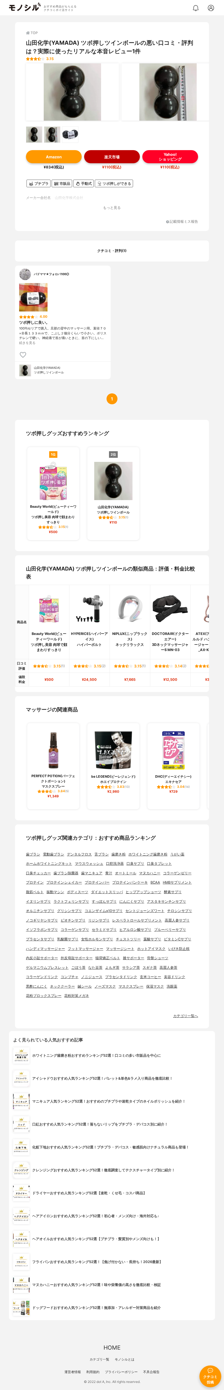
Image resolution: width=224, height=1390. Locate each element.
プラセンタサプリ (40, 939)
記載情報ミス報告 (184, 222)
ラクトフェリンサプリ (71, 901)
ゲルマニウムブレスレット (47, 968)
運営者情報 (72, 1372)
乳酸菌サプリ (67, 939)
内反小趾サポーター (42, 958)
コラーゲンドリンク (42, 977)
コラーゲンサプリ (75, 930)
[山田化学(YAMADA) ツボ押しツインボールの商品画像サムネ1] (34, 134)
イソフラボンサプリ (42, 930)
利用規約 (92, 1372)
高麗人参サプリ (177, 920)
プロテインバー (97, 882)
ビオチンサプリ (73, 920)
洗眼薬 (172, 986)
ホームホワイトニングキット (49, 864)
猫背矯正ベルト (107, 958)
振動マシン (55, 892)
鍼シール (85, 986)
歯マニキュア (91, 873)
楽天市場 (112, 157)
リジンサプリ (99, 920)
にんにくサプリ (131, 901)
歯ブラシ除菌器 (66, 873)
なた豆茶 (95, 968)
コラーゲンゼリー (177, 873)
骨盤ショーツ (157, 958)
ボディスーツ (77, 892)
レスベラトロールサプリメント (137, 920)
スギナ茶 (150, 968)
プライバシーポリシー (121, 1372)
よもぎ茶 (112, 968)
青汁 (108, 873)
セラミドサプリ (104, 930)
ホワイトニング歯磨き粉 (147, 854)
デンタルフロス (79, 854)
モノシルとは (124, 1359)
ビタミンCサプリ (177, 939)
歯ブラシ (33, 854)
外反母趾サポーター (77, 958)
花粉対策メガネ (76, 996)
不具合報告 (151, 1372)
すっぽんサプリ (104, 901)
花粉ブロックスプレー (43, 996)
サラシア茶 (131, 968)
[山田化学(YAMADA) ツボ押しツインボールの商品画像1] (72, 92)
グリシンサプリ (69, 911)
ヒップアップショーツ (143, 892)
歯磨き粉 (118, 854)
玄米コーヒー (150, 977)
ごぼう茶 (78, 968)
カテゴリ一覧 (99, 1359)
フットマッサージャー (85, 949)
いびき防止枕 (179, 949)
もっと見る (112, 208)
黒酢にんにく (36, 986)
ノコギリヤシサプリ (42, 920)
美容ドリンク (174, 977)
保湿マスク (155, 986)
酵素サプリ (173, 892)
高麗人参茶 (168, 968)
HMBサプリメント (177, 882)
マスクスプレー (131, 986)
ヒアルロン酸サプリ (135, 930)
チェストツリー (128, 939)
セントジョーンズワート (144, 911)
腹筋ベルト (35, 892)
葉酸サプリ (152, 939)
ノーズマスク (105, 986)
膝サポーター (133, 958)
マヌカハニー (149, 873)
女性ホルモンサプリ (97, 939)
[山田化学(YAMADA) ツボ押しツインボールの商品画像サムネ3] (70, 134)
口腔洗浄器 (115, 864)
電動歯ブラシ (53, 854)
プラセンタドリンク (121, 977)
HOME (112, 1347)
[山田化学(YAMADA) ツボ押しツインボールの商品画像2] (168, 92)
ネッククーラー (62, 986)
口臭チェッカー (38, 873)
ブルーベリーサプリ (170, 930)
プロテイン (35, 882)
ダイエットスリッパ (107, 892)
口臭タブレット (159, 864)
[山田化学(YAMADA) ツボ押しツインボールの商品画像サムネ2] (52, 134)
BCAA (155, 882)
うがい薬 (177, 854)
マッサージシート (120, 949)
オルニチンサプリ (40, 911)
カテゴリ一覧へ (185, 1016)
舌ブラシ (102, 854)
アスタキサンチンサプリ (166, 901)
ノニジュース (91, 977)
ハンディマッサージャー (45, 949)
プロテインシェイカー (64, 882)
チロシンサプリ (179, 911)
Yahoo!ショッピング (170, 156)
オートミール (125, 873)
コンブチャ (69, 977)
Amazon (54, 157)
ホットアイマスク (151, 949)
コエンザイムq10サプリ (104, 911)
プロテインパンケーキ (130, 882)
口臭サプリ (135, 864)
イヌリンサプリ (38, 901)
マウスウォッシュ (89, 864)
